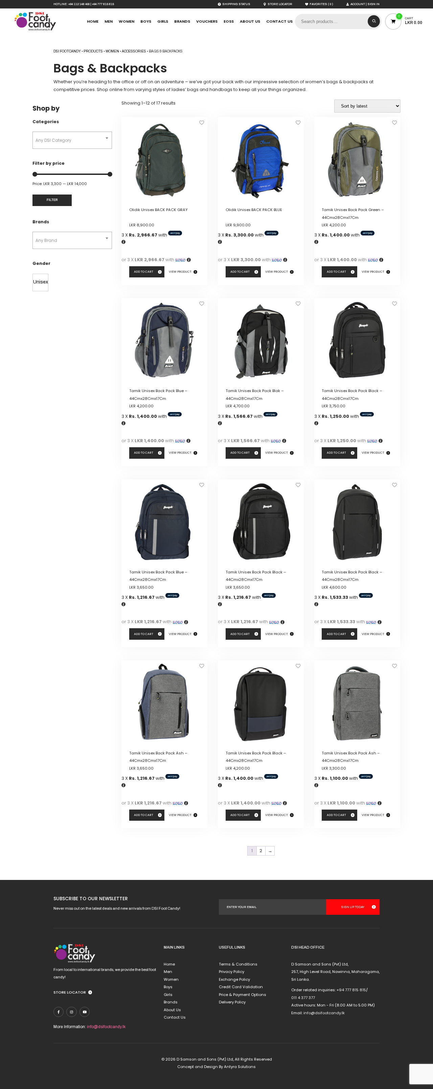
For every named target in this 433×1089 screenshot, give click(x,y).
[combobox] (72, 140)
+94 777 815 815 (103, 4)
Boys (145, 21)
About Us (250, 21)
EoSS (229, 21)
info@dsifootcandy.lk (106, 1026)
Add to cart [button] (143, 272)
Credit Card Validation (241, 987)
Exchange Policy (234, 979)
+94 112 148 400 (79, 4)
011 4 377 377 (303, 997)
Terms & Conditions (238, 964)
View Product (180, 272)
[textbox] (72, 140)
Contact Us (279, 21)
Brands (182, 21)
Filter (52, 200)
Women (126, 21)
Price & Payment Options (242, 994)
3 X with (144, 235)
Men (109, 21)
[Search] (374, 21)
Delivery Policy (232, 1002)
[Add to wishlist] (201, 124)
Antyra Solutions (240, 1066)
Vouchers (207, 21)
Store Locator (69, 992)
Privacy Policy (231, 971)
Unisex (40, 282)
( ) (321, 4)
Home (92, 21)
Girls (162, 21)
